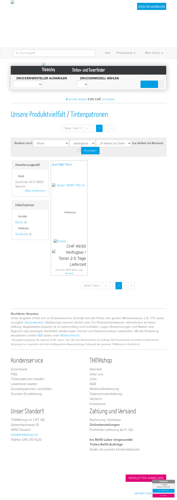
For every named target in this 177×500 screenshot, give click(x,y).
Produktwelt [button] (125, 53)
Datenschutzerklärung (106, 394)
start (107, 53)
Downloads (19, 369)
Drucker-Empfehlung (26, 394)
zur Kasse (163, 496)
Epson (19, 222)
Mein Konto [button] (152, 53)
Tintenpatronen (89, 114)
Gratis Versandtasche (151, 6)
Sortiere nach (23, 143)
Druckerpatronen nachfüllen (31, 389)
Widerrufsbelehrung (104, 389)
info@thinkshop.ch (24, 435)
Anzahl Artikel (76, 99)
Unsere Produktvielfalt (38, 114)
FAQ (14, 374)
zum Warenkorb (163, 491)
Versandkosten (34, 322)
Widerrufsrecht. (70, 335)
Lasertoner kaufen (24, 384)
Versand (69, 273)
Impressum (98, 404)
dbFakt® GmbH (144, 493)
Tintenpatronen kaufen (27, 379)
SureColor (21, 234)
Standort (96, 369)
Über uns (96, 374)
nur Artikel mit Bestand (147, 143)
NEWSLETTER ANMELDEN (145, 478)
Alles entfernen (35, 191)
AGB (40, 335)
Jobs (93, 379)
